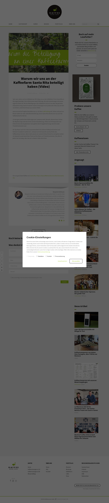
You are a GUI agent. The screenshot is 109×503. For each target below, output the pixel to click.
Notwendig (31, 256)
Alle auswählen (76, 261)
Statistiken (41, 256)
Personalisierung (60, 256)
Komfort (49, 256)
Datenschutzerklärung (44, 252)
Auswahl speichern (62, 261)
